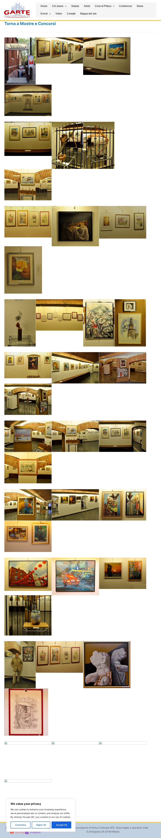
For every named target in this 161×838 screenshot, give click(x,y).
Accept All (61, 825)
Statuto (75, 6)
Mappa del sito (88, 13)
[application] (65, 6)
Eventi (44, 13)
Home (44, 6)
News (140, 6)
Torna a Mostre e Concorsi (30, 23)
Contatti (71, 13)
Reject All (41, 825)
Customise (20, 825)
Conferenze (125, 6)
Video (59, 13)
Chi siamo (57, 6)
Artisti (87, 6)
